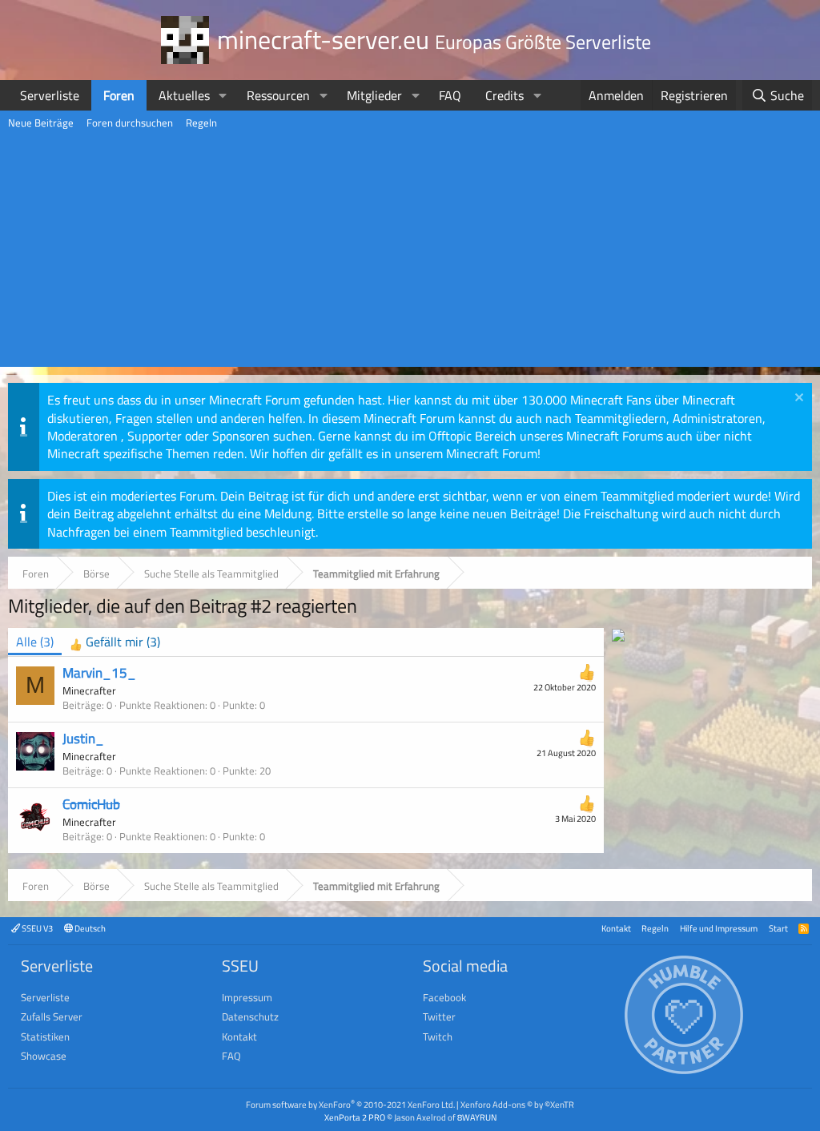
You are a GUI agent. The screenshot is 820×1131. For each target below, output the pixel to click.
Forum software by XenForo (350, 1104)
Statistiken (45, 1036)
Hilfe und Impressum (719, 928)
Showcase (43, 1056)
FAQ (450, 95)
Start (778, 928)
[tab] (115, 642)
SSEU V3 (36, 928)
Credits (504, 95)
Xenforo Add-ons (517, 1104)
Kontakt (616, 928)
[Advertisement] (410, 255)
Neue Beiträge (41, 123)
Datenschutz (250, 1016)
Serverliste (49, 95)
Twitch (437, 1036)
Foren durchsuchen (129, 123)
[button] (223, 95)
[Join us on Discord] (618, 636)
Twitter (439, 1016)
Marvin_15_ (99, 672)
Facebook (444, 997)
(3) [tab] (35, 641)
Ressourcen (278, 95)
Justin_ (83, 738)
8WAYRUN (476, 1117)
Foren (119, 95)
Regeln (201, 123)
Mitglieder (374, 95)
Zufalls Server (51, 1016)
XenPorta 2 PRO (354, 1117)
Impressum (247, 997)
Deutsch (89, 928)
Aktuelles (184, 95)
